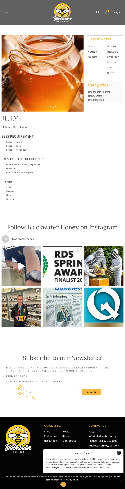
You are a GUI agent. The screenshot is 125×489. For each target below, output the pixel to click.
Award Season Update (92, 52)
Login (117, 12)
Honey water (95, 96)
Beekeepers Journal (99, 92)
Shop (47, 431)
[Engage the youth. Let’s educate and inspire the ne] (103, 266)
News (66, 431)
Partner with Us (53, 436)
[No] (121, 480)
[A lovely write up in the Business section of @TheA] (62, 307)
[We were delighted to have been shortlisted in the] (62, 266)
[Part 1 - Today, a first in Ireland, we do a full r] (21, 266)
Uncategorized (96, 100)
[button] (118, 452)
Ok (63, 484)
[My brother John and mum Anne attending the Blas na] (21, 307)
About (66, 436)
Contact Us (69, 440)
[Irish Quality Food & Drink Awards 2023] (103, 307)
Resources (50, 440)
